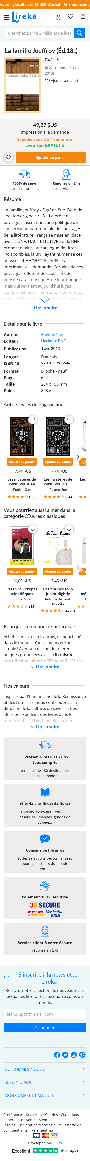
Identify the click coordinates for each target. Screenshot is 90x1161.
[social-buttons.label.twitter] (65, 1055)
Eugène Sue (53, 59)
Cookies (51, 1114)
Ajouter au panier (51, 157)
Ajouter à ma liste (65, 80)
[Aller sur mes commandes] (58, 17)
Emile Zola (22, 599)
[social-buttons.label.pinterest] (82, 1055)
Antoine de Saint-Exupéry (58, 601)
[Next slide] (78, 457)
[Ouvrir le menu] (5, 17)
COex (58, 1143)
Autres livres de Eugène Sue (34, 404)
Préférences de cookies (23, 1114)
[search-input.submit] (79, 33)
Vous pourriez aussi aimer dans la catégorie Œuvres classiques (39, 513)
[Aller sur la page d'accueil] (24, 17)
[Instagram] (74, 1055)
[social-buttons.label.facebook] (57, 1055)
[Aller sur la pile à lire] (70, 16)
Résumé (12, 199)
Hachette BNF (53, 340)
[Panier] (83, 16)
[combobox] (39, 33)
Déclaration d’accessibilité (40, 1125)
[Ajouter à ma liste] (8, 157)
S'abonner (45, 1027)
